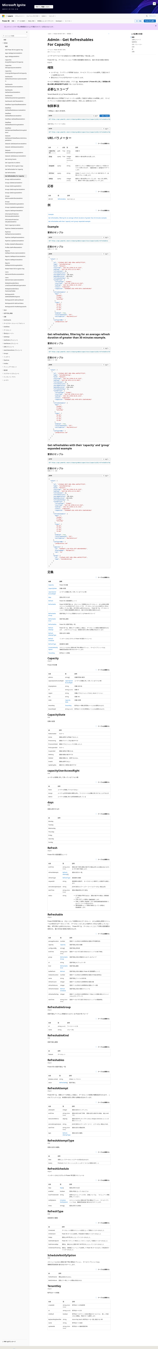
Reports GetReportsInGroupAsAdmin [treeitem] (14, 264)
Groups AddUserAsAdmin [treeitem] (13, 179)
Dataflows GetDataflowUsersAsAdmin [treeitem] (13, 115)
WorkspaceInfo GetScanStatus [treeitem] (14, 303)
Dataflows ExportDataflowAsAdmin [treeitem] (15, 104)
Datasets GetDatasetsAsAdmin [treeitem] (14, 147)
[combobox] (14, 35)
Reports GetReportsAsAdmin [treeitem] (14, 260)
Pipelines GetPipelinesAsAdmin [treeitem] (14, 237)
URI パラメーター (137, 44)
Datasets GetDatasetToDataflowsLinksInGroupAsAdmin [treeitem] (16, 138)
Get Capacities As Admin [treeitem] (12, 162)
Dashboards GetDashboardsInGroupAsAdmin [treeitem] (15, 97)
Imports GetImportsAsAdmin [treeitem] (14, 210)
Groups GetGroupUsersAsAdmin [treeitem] (15, 189)
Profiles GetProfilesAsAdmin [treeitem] (13, 247)
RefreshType (52, 644)
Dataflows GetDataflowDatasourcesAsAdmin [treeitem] (15, 109)
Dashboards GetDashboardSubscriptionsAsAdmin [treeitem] (16, 79)
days (49, 597)
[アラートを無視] (154, 3)
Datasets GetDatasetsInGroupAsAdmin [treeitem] (14, 151)
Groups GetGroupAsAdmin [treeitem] (13, 186)
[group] (79, 119)
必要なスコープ (136, 39)
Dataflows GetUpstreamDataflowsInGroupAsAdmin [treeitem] (16, 130)
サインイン (152, 16)
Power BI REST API (59, 34)
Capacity (51, 585)
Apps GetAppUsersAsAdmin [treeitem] (13, 53)
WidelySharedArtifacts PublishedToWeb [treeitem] (12, 290)
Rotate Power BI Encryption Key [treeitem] (14, 269)
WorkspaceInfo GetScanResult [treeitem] (14, 300)
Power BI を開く (150, 21)
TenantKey (51, 653)
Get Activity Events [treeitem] (10, 159)
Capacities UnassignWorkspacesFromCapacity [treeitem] (16, 72)
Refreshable (52, 604)
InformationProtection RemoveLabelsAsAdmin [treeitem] (12, 215)
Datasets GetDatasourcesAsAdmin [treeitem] (15, 156)
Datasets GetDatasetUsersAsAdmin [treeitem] (16, 144)
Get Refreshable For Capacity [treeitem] (14, 169)
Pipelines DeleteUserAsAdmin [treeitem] (14, 228)
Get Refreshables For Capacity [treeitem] (14, 176)
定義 (133, 51)
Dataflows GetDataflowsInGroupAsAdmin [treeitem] (14, 124)
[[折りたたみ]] (26, 32)
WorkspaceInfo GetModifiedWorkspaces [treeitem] (12, 295)
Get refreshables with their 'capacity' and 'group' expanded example (69, 221)
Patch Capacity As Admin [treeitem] (12, 225)
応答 (133, 47)
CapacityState (52, 588)
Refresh (50, 601)
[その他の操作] (108, 33)
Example (51, 214)
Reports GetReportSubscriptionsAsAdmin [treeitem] (15, 252)
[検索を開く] (147, 16)
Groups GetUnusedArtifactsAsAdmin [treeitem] (14, 197)
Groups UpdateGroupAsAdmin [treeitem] (14, 207)
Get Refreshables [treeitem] (10, 172)
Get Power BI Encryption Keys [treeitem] (14, 166)
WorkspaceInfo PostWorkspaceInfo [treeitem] (15, 306)
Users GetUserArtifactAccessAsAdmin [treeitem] (14, 273)
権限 (133, 37)
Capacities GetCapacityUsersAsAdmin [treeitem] (13, 67)
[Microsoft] (3, 16)
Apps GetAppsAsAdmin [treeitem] (12, 56)
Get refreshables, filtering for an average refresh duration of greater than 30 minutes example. (77, 218)
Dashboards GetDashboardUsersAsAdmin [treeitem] (14, 85)
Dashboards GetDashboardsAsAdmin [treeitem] (12, 91)
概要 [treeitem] (5, 40)
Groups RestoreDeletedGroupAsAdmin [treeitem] (14, 203)
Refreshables (62, 199)
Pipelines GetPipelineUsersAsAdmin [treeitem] (13, 233)
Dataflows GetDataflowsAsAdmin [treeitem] (15, 119)
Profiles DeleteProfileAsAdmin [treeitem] (14, 244)
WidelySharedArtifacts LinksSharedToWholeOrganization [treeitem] (15, 284)
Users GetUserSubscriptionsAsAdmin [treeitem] (14, 279)
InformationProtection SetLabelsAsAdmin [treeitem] (12, 221)
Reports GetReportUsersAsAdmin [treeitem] (15, 256)
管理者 (69, 34)
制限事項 (134, 42)
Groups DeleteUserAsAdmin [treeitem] (13, 183)
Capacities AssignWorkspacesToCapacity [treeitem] (14, 61)
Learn (49, 34)
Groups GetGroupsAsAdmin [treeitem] (13, 193)
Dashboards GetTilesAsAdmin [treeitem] (14, 101)
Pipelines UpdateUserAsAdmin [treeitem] (14, 241)
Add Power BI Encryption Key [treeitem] (14, 50)
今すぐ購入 (139, 21)
